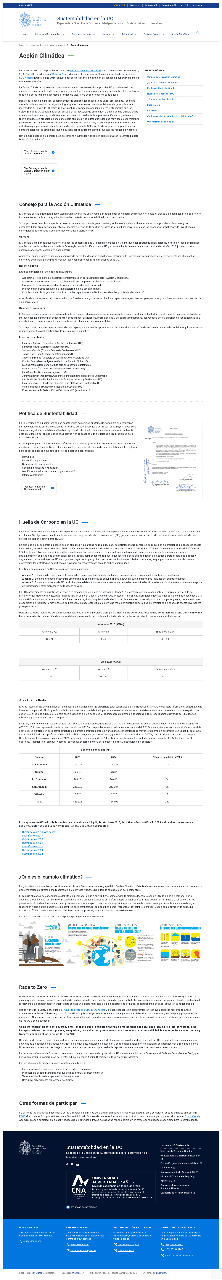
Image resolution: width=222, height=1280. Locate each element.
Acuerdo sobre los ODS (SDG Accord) (85, 1009)
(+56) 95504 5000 (80, 1244)
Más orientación (126, 1250)
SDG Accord (26, 77)
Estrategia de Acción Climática (178, 1193)
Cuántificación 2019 (32, 835)
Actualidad (129, 34)
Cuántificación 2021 (32, 842)
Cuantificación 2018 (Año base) (38, 832)
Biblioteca (150, 5)
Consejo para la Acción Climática (163, 77)
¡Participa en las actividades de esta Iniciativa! (170, 116)
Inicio (25, 34)
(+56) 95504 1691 (174, 1244)
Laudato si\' (168, 1167)
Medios (135, 5)
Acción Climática (180, 34)
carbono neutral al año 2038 (85, 70)
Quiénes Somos (154, 34)
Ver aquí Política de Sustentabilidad (38, 488)
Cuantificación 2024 (32, 853)
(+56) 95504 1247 (174, 1249)
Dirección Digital (34, 1273)
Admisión (118, 5)
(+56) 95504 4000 (32, 1241)
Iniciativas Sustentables (50, 34)
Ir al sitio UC (25, 5)
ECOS (22, 1116)
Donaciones (168, 5)
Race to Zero (59, 74)
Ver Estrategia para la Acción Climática (39, 152)
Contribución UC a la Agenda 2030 (179, 1172)
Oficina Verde (192, 1116)
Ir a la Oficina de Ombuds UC (179, 1255)
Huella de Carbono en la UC (160, 94)
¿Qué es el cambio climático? (162, 99)
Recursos (152, 110)
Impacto (108, 34)
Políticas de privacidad (82, 1207)
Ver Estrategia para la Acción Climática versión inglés (39, 171)
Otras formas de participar (160, 122)
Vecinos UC (168, 1181)
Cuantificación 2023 (32, 850)
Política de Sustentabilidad (160, 88)
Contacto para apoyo (128, 1244)
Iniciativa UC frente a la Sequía (178, 1176)
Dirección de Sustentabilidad (177, 1151)
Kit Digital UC (161, 1273)
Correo (198, 5)
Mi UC (184, 5)
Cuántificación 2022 (32, 846)
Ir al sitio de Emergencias (83, 1250)
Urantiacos (77, 1273)
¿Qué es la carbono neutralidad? (163, 82)
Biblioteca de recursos (83, 34)
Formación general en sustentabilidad (181, 1163)
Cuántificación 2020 (32, 839)
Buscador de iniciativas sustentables (47, 45)
